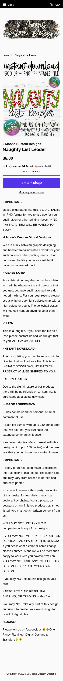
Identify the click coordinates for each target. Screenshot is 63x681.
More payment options (31, 192)
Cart (57, 4)
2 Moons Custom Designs (41, 673)
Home (6, 55)
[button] (31, 166)
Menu (10, 4)
